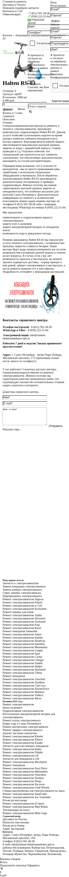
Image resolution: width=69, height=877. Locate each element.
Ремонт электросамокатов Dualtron (24, 682)
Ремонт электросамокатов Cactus (22, 656)
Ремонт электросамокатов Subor (22, 634)
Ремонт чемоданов (14, 675)
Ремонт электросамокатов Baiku (22, 749)
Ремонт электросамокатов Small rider (25, 793)
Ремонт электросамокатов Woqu (22, 781)
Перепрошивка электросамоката (22, 596)
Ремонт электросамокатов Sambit (22, 663)
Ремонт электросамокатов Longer (23, 650)
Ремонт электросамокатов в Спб (22, 605)
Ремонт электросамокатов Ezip (21, 624)
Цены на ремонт (12, 707)
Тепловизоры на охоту (16, 809)
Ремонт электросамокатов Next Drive (25, 768)
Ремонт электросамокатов (18, 704)
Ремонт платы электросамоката (22, 720)
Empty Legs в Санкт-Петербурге (22, 723)
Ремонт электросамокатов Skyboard (24, 669)
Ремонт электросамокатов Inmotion (24, 643)
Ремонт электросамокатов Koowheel (24, 608)
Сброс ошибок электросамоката (22, 592)
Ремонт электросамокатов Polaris (22, 602)
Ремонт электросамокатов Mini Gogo (25, 813)
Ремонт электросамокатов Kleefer (23, 736)
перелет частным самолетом (20, 733)
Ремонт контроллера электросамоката (25, 726)
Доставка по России (15, 819)
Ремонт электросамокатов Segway (23, 599)
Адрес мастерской (13, 828)
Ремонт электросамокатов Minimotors (25, 771)
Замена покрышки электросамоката (24, 586)
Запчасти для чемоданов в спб (21, 758)
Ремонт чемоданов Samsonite (20, 631)
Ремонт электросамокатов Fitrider (23, 752)
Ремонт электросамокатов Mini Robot (25, 806)
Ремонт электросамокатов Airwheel (24, 679)
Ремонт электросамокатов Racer (22, 627)
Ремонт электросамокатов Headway (24, 640)
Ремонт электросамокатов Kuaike (23, 742)
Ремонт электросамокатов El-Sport (23, 803)
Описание (9, 119)
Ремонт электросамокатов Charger (23, 659)
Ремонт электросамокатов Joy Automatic (27, 797)
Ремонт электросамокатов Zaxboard (24, 621)
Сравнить (8, 116)
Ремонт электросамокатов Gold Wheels (26, 787)
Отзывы (7, 122)
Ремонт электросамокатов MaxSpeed (25, 761)
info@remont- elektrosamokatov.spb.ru (24, 337)
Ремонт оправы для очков (18, 612)
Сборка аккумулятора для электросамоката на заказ (34, 790)
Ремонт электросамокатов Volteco (23, 695)
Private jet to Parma (13, 825)
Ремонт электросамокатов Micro (22, 698)
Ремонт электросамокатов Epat (21, 653)
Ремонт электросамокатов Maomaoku (25, 647)
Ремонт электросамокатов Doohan (23, 777)
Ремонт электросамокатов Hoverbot (24, 618)
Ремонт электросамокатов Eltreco (23, 739)
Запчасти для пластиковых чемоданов (25, 745)
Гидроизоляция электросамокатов (23, 710)
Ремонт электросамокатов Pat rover (24, 784)
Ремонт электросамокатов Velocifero (24, 774)
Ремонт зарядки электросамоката (22, 729)
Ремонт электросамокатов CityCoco (24, 685)
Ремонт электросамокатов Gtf (20, 755)
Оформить (33, 865)
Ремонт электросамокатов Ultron (22, 672)
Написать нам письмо (16, 822)
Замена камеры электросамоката (22, 589)
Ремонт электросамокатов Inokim (23, 637)
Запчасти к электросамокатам (20, 583)
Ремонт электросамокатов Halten (22, 666)
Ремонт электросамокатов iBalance (23, 691)
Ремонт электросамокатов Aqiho (22, 615)
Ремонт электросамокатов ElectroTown (26, 688)
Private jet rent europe (15, 800)
